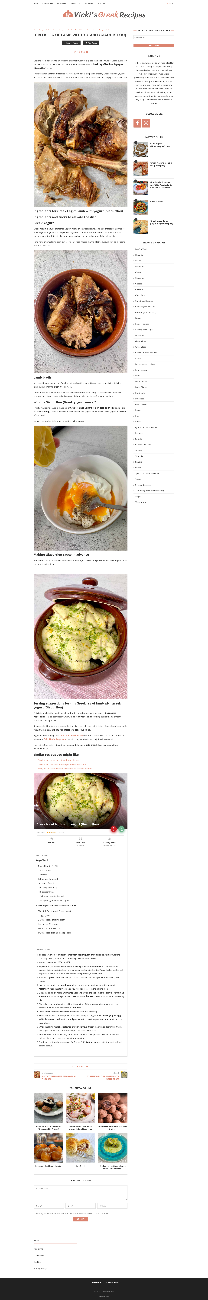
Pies (137, 415)
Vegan (138, 496)
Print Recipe (92, 43)
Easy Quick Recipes (144, 329)
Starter (138, 479)
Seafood (139, 450)
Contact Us (39, 1255)
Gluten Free (140, 346)
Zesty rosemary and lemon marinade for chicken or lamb (65, 768)
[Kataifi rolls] (80, 1148)
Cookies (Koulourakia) (145, 306)
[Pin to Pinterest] (82, 52)
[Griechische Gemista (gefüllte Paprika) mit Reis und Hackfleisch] (140, 188)
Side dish (139, 456)
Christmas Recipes (144, 301)
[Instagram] (169, 3)
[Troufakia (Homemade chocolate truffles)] (112, 1108)
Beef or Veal (141, 249)
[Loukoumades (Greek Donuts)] (48, 1148)
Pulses (138, 421)
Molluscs (139, 398)
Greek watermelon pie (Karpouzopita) (161, 164)
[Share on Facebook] (77, 52)
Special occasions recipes (147, 473)
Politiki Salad (156, 201)
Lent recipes (141, 370)
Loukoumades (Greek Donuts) (48, 1166)
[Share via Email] (87, 52)
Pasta (138, 410)
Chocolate (140, 295)
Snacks (138, 461)
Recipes (139, 433)
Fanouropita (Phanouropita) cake (160, 144)
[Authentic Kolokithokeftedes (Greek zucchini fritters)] (48, 1108)
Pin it (114, 830)
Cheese (138, 283)
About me (38, 1248)
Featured (139, 335)
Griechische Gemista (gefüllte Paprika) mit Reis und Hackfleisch (161, 185)
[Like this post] (75, 52)
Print (121, 830)
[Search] (173, 3)
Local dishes (141, 381)
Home (36, 3)
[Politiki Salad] (140, 207)
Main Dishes (61, 3)
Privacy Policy (40, 1268)
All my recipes (47, 3)
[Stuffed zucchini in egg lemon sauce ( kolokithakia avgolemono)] (112, 1148)
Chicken (139, 289)
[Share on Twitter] (79, 52)
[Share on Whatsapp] (84, 52)
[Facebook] (167, 3)
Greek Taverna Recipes (146, 352)
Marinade (140, 393)
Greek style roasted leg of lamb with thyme (58, 760)
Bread (138, 260)
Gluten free (140, 341)
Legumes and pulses (145, 364)
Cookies (37, 1262)
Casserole (139, 278)
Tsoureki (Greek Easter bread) (149, 490)
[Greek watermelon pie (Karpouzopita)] (140, 169)
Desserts (74, 3)
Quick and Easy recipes (146, 427)
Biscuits (101, 3)
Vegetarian (140, 502)
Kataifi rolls (80, 1166)
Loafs (137, 375)
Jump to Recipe (72, 43)
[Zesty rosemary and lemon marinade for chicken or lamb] (80, 1108)
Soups (138, 467)
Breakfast (139, 266)
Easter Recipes (142, 323)
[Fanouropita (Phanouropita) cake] (140, 149)
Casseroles (88, 3)
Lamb (138, 358)
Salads (138, 438)
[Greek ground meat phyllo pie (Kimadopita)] (140, 227)
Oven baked (141, 404)
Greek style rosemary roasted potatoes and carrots (62, 764)
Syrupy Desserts (143, 485)
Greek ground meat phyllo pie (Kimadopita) (161, 222)
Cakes (138, 272)
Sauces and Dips (143, 444)
